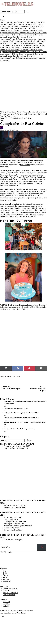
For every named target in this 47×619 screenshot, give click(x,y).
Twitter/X (6, 604)
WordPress (21, 613)
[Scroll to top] (3, 616)
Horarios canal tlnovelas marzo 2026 (17, 446)
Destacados (11, 116)
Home (2, 118)
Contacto (6, 590)
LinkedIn (6, 606)
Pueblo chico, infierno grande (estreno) (18, 526)
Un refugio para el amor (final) (15, 521)
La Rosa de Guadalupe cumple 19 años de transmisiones (22, 413)
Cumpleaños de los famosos (10, 377)
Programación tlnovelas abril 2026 (16, 448)
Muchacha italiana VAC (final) (15, 505)
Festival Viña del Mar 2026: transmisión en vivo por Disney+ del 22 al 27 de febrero (21, 28)
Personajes (33, 112)
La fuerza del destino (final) (14, 540)
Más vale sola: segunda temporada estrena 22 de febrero (21, 51)
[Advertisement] (23, 86)
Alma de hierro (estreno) (12, 517)
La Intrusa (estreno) (11, 519)
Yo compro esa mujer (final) (14, 524)
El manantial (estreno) (11, 528)
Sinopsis (26, 112)
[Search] (28, 11)
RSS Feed (5, 561)
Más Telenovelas (9, 595)
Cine (44, 112)
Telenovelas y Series (10, 588)
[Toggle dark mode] (3, 16)
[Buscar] (41, 547)
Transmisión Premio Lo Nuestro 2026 (18, 31)
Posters (40, 112)
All (1, 112)
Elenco (14, 112)
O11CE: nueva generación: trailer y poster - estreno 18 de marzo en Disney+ (22, 44)
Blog (5, 112)
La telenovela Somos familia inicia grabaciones (19, 429)
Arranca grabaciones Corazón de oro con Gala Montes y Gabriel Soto (24, 423)
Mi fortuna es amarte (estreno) (14, 507)
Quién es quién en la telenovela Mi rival (14, 22)
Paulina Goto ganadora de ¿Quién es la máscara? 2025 (21, 417)
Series (9, 112)
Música (20, 112)
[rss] (1, 566)
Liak (2, 130)
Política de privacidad (10, 593)
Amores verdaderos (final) (13, 530)
